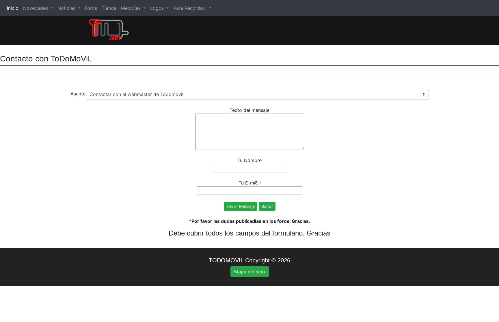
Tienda (109, 8)
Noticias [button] (67, 8)
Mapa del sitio (249, 271)
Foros (91, 8)
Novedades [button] (36, 8)
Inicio (14, 8)
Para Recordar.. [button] (190, 8)
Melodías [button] (131, 8)
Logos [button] (157, 8)
